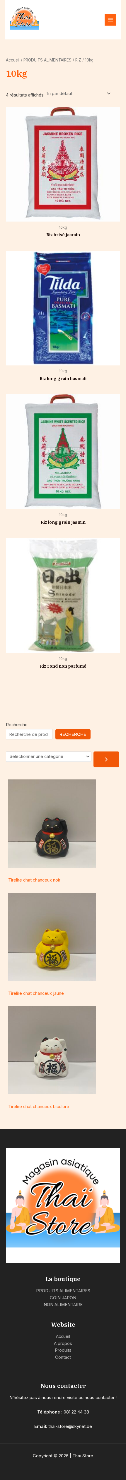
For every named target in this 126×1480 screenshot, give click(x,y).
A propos (63, 1343)
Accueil (13, 60)
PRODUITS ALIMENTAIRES (47, 60)
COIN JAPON (63, 1298)
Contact (63, 1357)
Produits (63, 1350)
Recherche (17, 724)
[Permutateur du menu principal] (110, 20)
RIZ (78, 60)
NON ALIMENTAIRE (63, 1304)
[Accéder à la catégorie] (106, 759)
